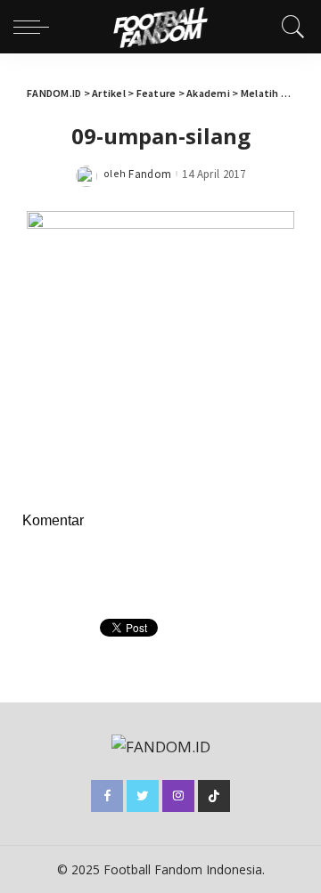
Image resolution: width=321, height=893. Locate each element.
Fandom (149, 174)
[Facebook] (107, 796)
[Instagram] (178, 796)
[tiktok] (214, 796)
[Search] (289, 26)
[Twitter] (143, 796)
